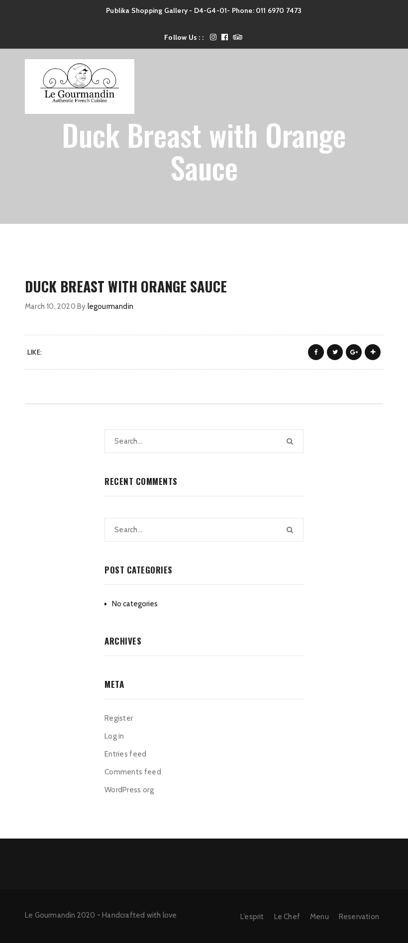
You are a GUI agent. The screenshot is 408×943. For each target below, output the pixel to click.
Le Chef (287, 916)
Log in (114, 736)
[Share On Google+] (354, 352)
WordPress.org (129, 789)
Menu (319, 916)
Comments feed (132, 771)
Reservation (359, 916)
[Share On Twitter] (335, 352)
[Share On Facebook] (316, 352)
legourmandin (110, 306)
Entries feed (125, 754)
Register (118, 718)
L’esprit (252, 916)
